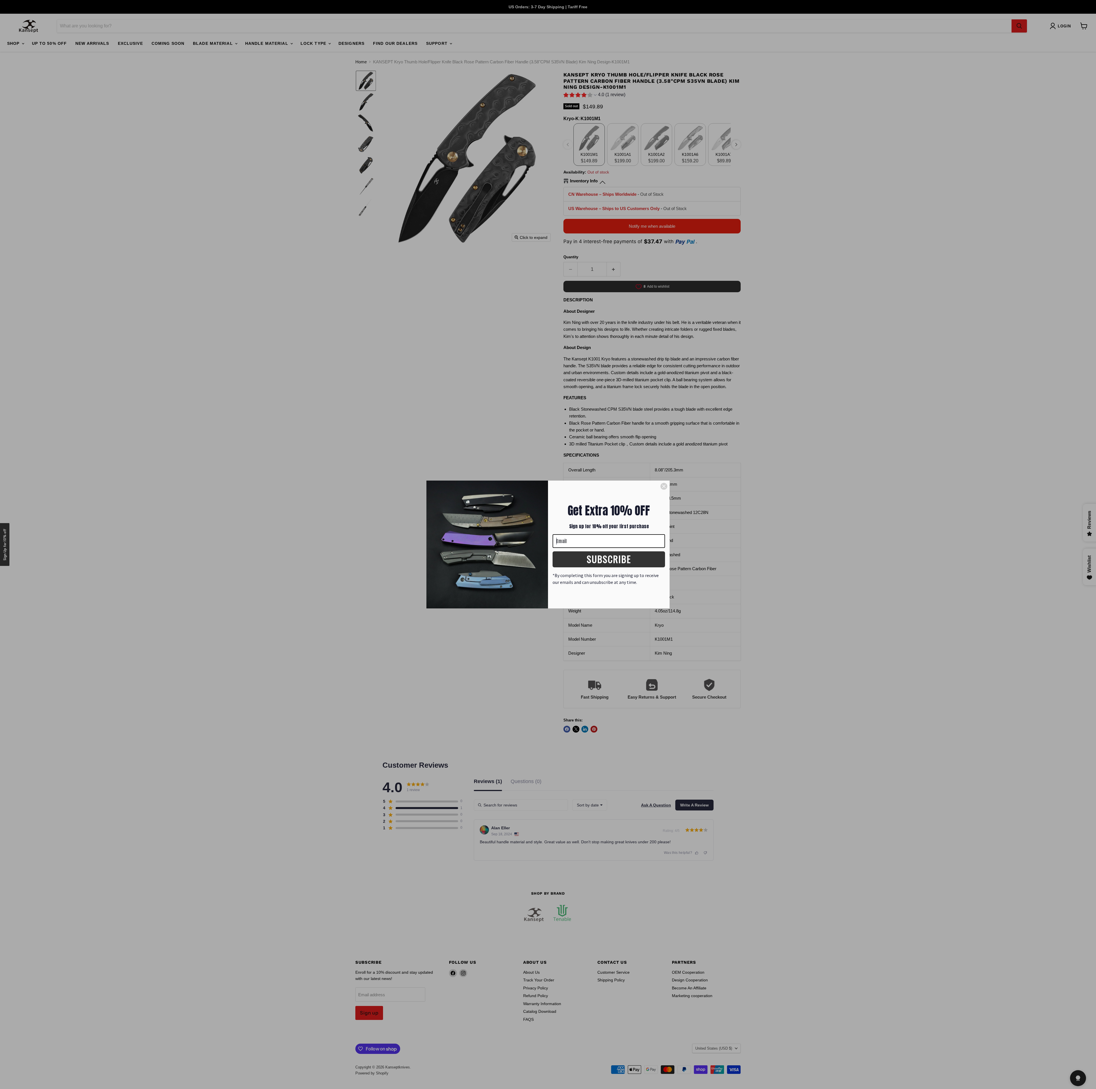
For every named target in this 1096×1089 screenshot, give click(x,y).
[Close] (663, 486)
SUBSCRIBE (609, 559)
